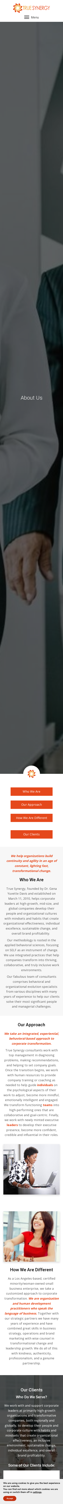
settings (37, 1492)
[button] (32, 791)
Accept (10, 1498)
